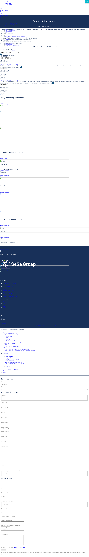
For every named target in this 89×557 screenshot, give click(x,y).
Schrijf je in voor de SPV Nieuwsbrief (12, 45)
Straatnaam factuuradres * (8, 516)
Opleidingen (6, 22)
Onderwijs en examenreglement (49, 325)
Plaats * (3, 496)
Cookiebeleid (36, 325)
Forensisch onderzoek (9, 25)
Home (39, 26)
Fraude (6, 26)
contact (7, 39)
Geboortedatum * (5, 427)
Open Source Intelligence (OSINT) (11, 30)
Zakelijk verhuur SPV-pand (11, 365)
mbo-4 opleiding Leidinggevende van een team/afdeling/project (20, 350)
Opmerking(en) (5, 534)
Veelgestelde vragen (9, 44)
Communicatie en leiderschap (10, 24)
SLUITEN (86, 1)
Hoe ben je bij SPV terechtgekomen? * (10, 525)
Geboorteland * (5, 436)
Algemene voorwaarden (23, 325)
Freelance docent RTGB (12, 53)
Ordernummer (5, 529)
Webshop (5, 302)
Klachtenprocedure (9, 46)
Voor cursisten (6, 303)
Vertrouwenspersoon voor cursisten (12, 48)
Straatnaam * (4, 451)
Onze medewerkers (9, 356)
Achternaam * (4, 402)
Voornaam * (4, 412)
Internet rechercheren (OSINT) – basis (9, 64)
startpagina (13, 36)
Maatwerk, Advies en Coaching (10, 296)
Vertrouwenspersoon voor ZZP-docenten (14, 363)
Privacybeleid (31, 325)
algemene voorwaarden (19, 547)
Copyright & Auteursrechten (60, 325)
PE (0, 54)
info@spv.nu (4, 323)
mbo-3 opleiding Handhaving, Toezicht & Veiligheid (17, 349)
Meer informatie (3, 68)
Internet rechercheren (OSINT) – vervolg (10, 80)
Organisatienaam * (6, 481)
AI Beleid (40, 325)
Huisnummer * (5, 446)
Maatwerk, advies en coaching (12, 346)
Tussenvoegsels (5, 407)
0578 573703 (4, 322)
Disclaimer (68, 325)
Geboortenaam (5, 422)
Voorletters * (4, 417)
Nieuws (4, 306)
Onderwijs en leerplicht (8, 290)
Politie (4, 295)
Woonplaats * (4, 456)
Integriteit (7, 28)
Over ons (5, 42)
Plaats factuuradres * (6, 520)
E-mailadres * (4, 461)
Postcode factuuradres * (7, 509)
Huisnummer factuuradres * (8, 512)
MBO (4, 35)
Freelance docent (12, 368)
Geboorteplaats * (5, 431)
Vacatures (7, 366)
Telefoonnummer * (6, 466)
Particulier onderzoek (9, 31)
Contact (4, 307)
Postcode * (4, 441)
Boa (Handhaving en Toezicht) (11, 23)
